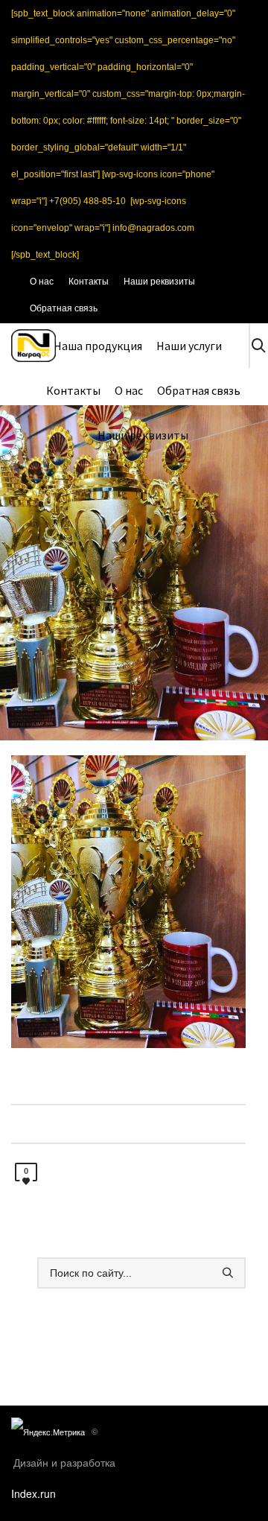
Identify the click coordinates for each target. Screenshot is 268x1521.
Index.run (33, 1493)
